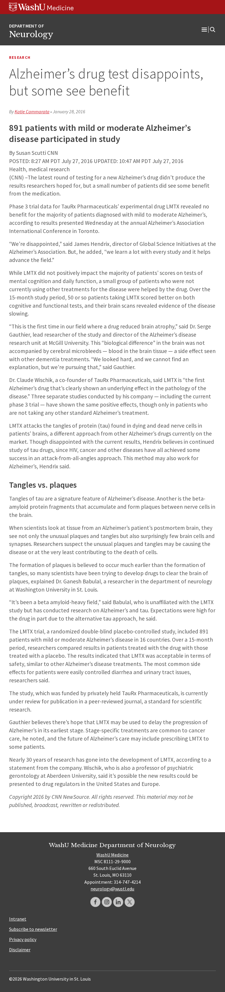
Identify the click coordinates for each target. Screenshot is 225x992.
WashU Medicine (112, 855)
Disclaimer (19, 949)
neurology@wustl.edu (112, 889)
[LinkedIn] (118, 902)
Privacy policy (22, 939)
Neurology (31, 34)
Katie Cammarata (32, 111)
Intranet (17, 919)
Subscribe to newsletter (33, 929)
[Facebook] (95, 902)
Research (20, 57)
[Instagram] (107, 902)
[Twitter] (130, 902)
